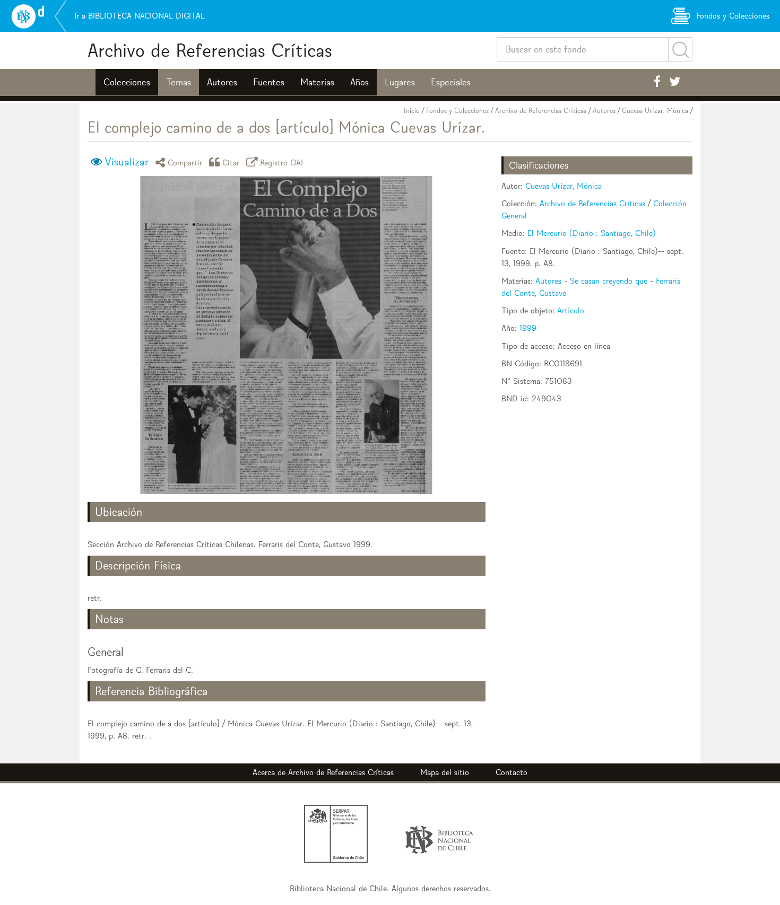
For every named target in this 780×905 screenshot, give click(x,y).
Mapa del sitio (444, 772)
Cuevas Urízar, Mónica (655, 110)
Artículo (570, 310)
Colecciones (126, 82)
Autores (222, 82)
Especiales (451, 82)
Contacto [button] (511, 772)
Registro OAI (282, 162)
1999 (527, 328)
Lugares (400, 82)
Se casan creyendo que (608, 281)
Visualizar (127, 162)
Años (359, 82)
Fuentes (268, 82)
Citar (231, 162)
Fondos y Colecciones (457, 110)
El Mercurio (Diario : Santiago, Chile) (591, 233)
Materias (317, 82)
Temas (178, 82)
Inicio (412, 110)
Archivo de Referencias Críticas (210, 50)
